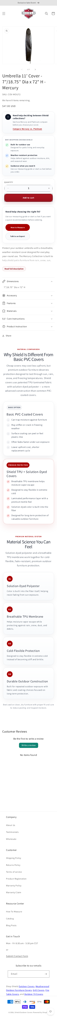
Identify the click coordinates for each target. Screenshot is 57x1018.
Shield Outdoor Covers (24, 1012)
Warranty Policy (13, 885)
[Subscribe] (46, 974)
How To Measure (14, 911)
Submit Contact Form (17, 956)
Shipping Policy (13, 858)
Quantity (8, 182)
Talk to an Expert (17, 236)
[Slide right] (35, 69)
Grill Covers (38, 990)
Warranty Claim (13, 892)
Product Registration (16, 878)
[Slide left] (22, 69)
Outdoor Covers (26, 986)
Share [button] (8, 335)
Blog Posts (11, 925)
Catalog (10, 918)
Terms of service (14, 871)
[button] (3, 13)
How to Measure (18, 227)
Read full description (14, 268)
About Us (10, 825)
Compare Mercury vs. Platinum (27, 129)
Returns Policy (13, 865)
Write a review (29, 745)
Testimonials (12, 832)
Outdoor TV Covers (33, 994)
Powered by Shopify (41, 1012)
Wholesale (11, 839)
